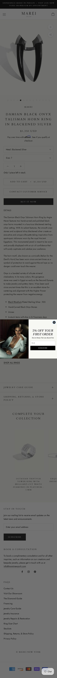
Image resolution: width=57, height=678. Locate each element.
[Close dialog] (54, 322)
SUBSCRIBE (42, 348)
